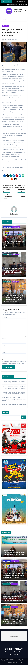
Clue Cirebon (7, 254)
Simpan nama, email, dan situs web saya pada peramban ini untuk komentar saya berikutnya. (14, 362)
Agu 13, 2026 (14, 301)
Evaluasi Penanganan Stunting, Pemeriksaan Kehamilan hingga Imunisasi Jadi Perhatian (13, 244)
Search (5, 412)
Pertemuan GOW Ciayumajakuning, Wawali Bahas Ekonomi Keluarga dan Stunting (14, 552)
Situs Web (4, 352)
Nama (4, 338)
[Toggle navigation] (2, 10)
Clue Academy (7, 227)
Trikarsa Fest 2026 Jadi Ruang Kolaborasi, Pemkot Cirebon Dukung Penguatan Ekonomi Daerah (13, 298)
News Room (6, 25)
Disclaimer (19, 662)
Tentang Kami (11, 662)
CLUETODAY (14, 649)
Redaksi (8, 39)
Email (4, 345)
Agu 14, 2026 (14, 246)
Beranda (4, 18)
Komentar (5, 317)
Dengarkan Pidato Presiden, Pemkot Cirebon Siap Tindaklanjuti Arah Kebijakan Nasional (13, 271)
